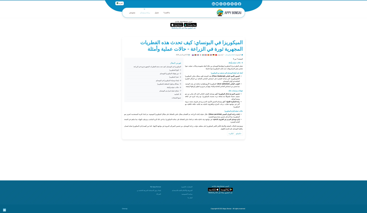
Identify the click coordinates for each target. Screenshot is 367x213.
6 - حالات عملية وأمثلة (174, 87)
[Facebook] (239, 4)
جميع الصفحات (176, 98)
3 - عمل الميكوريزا (175, 77)
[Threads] (224, 4)
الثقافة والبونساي (230, 55)
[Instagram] (235, 4)
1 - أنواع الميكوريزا (175, 70)
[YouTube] (217, 4)
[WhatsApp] (221, 4)
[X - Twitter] (232, 4)
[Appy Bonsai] (230, 12)
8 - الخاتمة (177, 94)
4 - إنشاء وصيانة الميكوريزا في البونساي (168, 80)
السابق (238, 133)
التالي (231, 133)
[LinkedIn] (213, 4)
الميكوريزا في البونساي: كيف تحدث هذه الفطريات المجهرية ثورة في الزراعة (157, 67)
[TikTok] (228, 4)
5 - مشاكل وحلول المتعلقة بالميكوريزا (169, 84)
